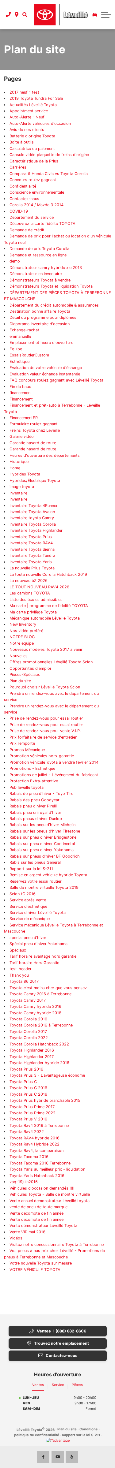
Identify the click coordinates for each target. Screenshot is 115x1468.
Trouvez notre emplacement (61, 1343)
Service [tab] (58, 1385)
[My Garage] (94, 14)
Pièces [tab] (77, 1385)
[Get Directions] (17, 14)
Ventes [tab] (38, 1385)
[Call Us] (8, 14)
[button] (24, 14)
